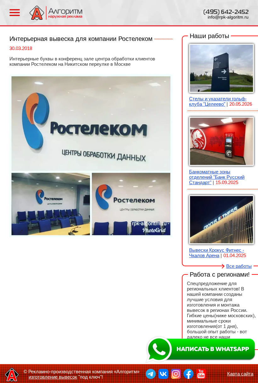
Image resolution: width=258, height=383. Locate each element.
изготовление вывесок (53, 377)
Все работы (239, 266)
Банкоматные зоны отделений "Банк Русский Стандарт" (216, 177)
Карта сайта (240, 373)
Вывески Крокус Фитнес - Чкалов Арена (216, 252)
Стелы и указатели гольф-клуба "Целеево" (218, 101)
